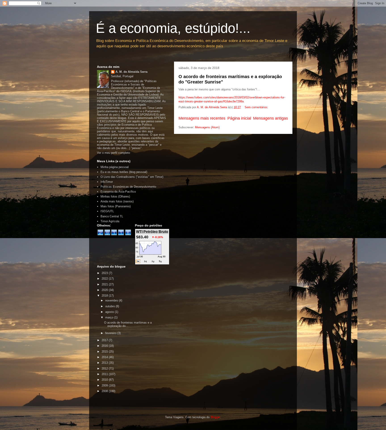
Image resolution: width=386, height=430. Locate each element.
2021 (105, 284)
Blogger (215, 417)
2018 (105, 295)
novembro (112, 300)
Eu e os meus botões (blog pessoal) (124, 172)
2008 (105, 391)
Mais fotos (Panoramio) (116, 206)
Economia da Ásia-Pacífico (118, 191)
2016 (105, 345)
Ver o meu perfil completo (113, 152)
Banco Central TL (112, 216)
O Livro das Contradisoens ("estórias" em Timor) (132, 177)
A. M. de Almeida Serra (131, 71)
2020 (105, 290)
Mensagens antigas (270, 118)
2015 (105, 351)
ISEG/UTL (107, 211)
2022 (105, 278)
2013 (105, 362)
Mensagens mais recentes (201, 118)
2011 (105, 374)
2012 (105, 368)
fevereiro (111, 333)
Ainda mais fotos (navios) (117, 201)
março (109, 317)
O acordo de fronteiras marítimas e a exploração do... (128, 324)
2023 (105, 273)
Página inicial (239, 118)
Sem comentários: (257, 107)
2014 (105, 357)
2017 (105, 340)
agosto (110, 312)
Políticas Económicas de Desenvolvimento (128, 186)
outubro (110, 306)
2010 (105, 379)
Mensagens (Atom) (207, 127)
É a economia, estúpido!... (173, 28)
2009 (105, 385)
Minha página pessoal (115, 167)
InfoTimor (107, 181)
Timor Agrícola (110, 221)
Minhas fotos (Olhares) (115, 196)
